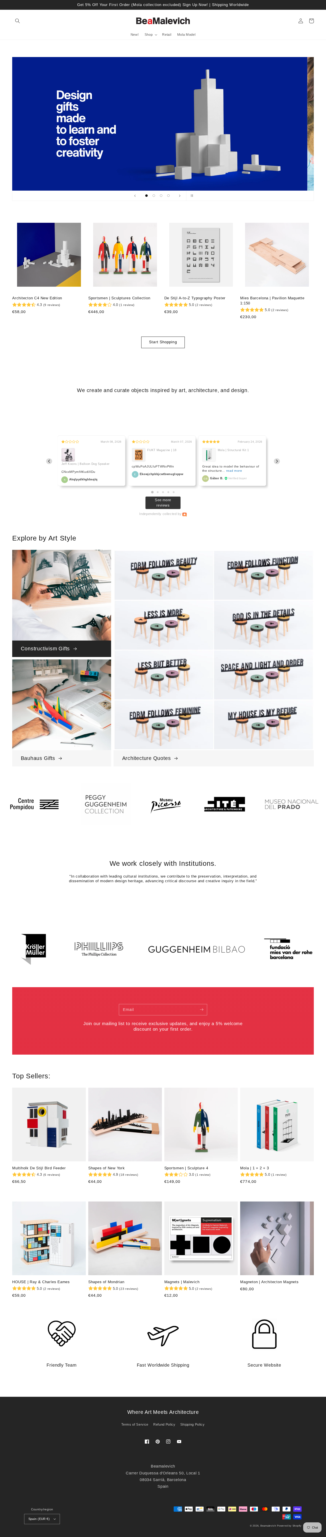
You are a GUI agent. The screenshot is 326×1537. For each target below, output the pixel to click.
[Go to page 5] (174, 492)
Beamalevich (268, 1525)
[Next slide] (180, 196)
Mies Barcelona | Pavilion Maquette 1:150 (272, 300)
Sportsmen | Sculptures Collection (119, 298)
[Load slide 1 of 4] (146, 195)
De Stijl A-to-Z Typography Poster (195, 298)
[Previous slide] (135, 196)
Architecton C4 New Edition (37, 298)
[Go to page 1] (152, 492)
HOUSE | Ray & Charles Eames (41, 1282)
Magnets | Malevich (182, 1282)
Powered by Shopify (289, 1525)
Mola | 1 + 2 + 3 (254, 1168)
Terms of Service (134, 1424)
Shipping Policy (192, 1424)
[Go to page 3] (163, 492)
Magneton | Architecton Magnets (269, 1282)
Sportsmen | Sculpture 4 (186, 1168)
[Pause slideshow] (191, 196)
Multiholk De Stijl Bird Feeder (39, 1168)
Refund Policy (164, 1424)
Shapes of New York (106, 1168)
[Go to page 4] (168, 492)
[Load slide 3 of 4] (161, 195)
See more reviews (163, 502)
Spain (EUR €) (39, 1519)
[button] (17, 21)
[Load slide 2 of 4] (153, 195)
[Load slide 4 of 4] (168, 195)
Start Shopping (163, 342)
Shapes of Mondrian (106, 1282)
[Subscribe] (201, 1009)
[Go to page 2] (158, 492)
